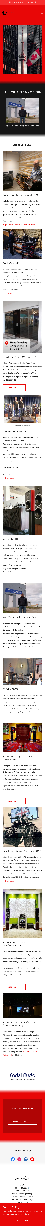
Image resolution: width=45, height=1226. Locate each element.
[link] (8, 12)
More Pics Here (14, 388)
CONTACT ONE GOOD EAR (22, 1121)
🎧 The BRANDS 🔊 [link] (22, 1188)
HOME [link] (22, 1185)
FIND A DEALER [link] (22, 1202)
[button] (41, 12)
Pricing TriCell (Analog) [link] (22, 1194)
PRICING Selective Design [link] (22, 1200)
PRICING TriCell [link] (22, 1191)
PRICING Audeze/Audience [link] (22, 1197)
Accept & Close (22, 1220)
